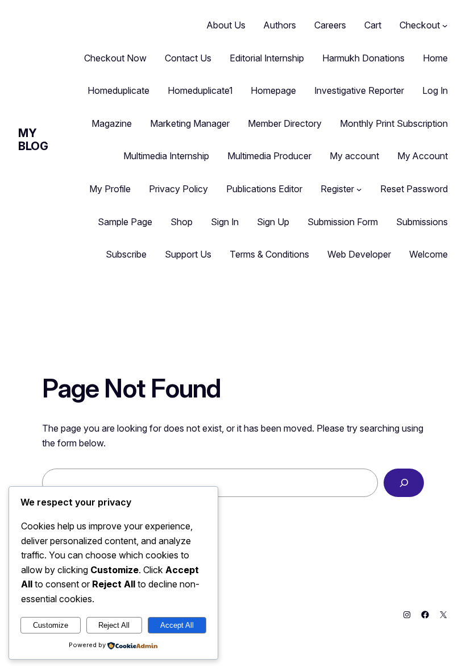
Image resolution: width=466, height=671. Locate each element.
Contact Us (188, 58)
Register (337, 188)
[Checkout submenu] (445, 25)
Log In (435, 90)
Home (435, 58)
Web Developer (359, 254)
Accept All (177, 625)
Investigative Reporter (359, 90)
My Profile (110, 188)
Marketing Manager (190, 123)
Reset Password (414, 188)
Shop (181, 221)
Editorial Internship (267, 58)
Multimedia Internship (166, 155)
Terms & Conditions (269, 254)
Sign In (225, 221)
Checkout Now (115, 58)
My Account (422, 155)
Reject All (114, 625)
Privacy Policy (178, 188)
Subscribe (126, 254)
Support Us (188, 254)
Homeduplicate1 (200, 90)
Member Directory (285, 123)
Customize (50, 625)
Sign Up (273, 221)
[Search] (404, 482)
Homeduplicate (118, 90)
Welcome (428, 254)
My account (354, 155)
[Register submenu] (359, 189)
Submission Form (342, 221)
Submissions (422, 221)
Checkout (420, 25)
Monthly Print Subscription (394, 123)
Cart (372, 25)
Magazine (111, 123)
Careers (330, 25)
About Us (226, 25)
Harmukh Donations (363, 58)
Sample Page (125, 221)
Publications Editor (264, 188)
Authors (280, 25)
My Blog (33, 139)
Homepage (273, 90)
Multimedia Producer (269, 155)
